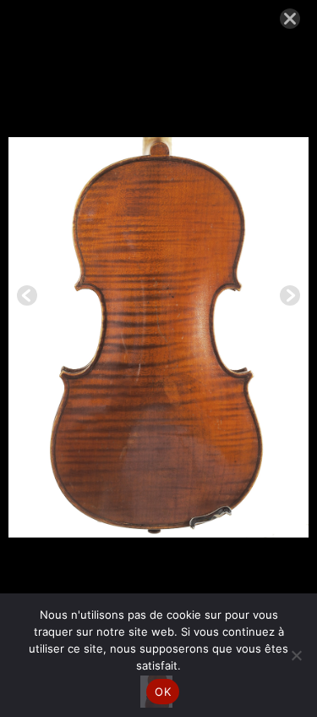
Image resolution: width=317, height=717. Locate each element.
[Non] (295, 655)
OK (163, 691)
